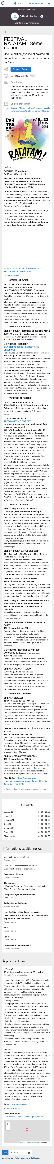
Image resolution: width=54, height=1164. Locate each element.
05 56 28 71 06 (13, 1108)
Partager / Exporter (21, 69)
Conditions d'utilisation (30, 1158)
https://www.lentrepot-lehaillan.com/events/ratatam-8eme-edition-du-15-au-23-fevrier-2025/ (26, 781)
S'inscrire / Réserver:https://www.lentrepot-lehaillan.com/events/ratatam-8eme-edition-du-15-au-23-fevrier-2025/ (30, 109)
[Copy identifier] (29, 1152)
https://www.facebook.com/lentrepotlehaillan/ (23, 1116)
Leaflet (22, 1142)
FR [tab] (5, 32)
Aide (19, 3)
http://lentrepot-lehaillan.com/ (19, 1104)
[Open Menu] (49, 3)
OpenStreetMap (34, 1142)
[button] (27, 1130)
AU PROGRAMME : (12, 276)
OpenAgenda (7, 1158)
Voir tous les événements (27, 23)
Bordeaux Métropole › (27, 10)
